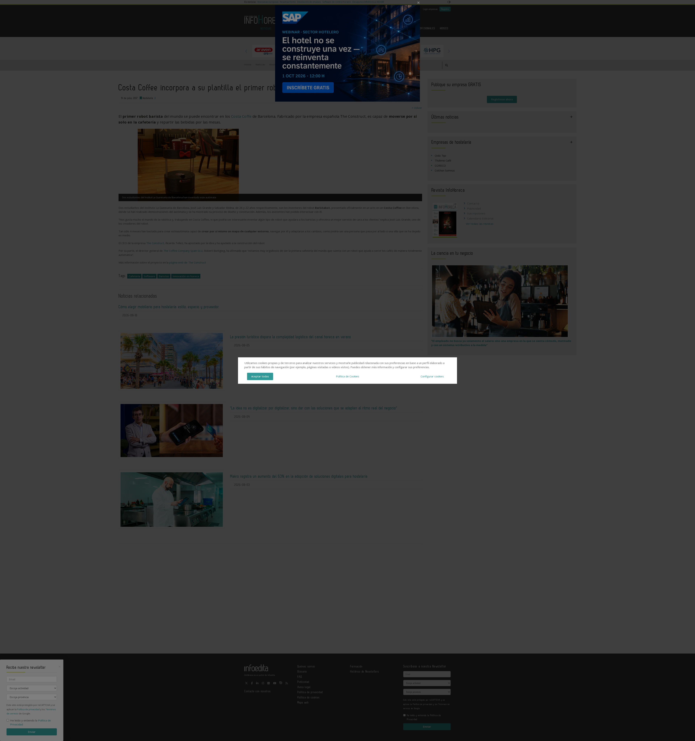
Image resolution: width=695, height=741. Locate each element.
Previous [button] (246, 51)
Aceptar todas (260, 376)
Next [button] (449, 51)
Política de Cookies (347, 376)
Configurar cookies (432, 376)
